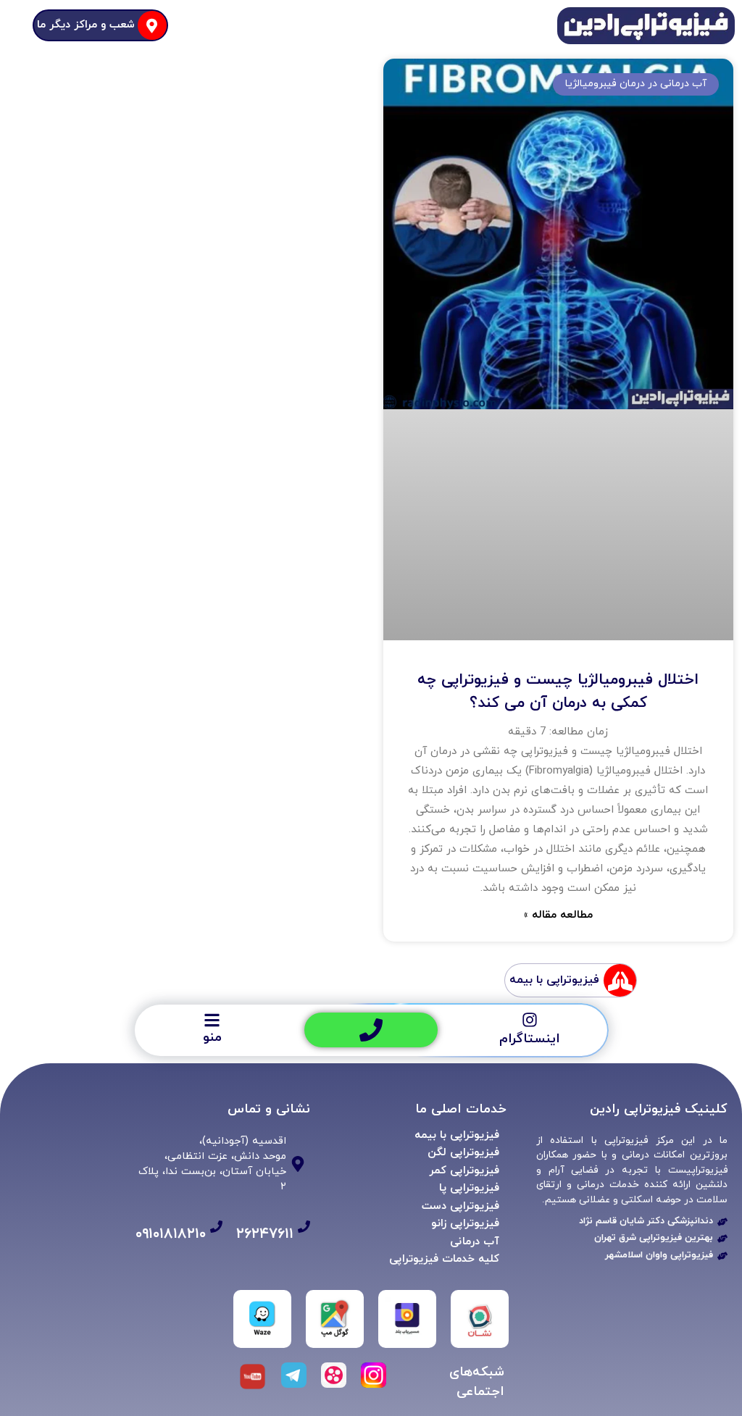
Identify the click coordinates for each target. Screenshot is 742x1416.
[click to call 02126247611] (371, 1030)
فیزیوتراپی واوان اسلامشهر (659, 1255)
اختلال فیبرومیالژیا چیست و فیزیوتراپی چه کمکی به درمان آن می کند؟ (558, 691)
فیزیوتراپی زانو (465, 1223)
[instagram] (530, 1020)
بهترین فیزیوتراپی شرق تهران (653, 1237)
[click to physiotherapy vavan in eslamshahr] (722, 1256)
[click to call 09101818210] (216, 1226)
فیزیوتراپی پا (469, 1188)
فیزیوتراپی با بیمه (456, 1135)
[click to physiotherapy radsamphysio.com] (722, 1238)
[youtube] (252, 1376)
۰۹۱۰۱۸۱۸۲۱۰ (171, 1234)
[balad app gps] (407, 1319)
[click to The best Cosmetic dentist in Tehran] (722, 1222)
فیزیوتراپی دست (460, 1206)
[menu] (212, 1020)
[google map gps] (335, 1319)
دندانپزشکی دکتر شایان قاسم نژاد (646, 1221)
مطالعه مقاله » (558, 915)
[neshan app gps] (479, 1319)
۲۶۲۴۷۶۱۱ (264, 1234)
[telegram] (294, 1375)
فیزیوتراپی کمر (464, 1170)
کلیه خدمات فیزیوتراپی (444, 1259)
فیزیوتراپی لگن (463, 1152)
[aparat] (333, 1375)
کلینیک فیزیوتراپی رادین (659, 1109)
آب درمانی (474, 1241)
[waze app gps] (262, 1319)
